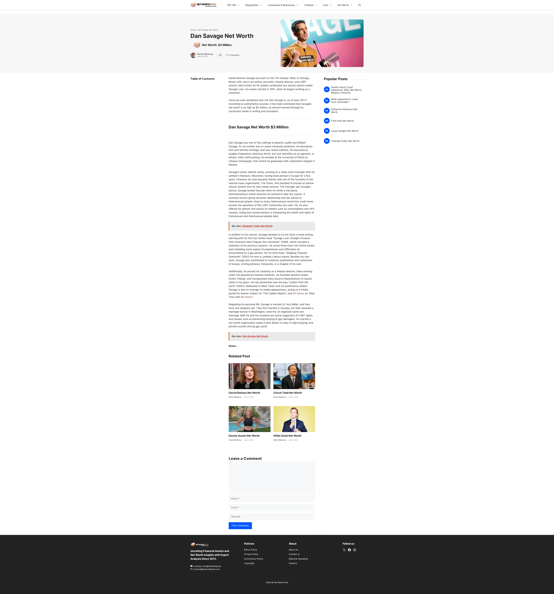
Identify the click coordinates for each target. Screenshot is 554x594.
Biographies (251, 5)
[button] (359, 5)
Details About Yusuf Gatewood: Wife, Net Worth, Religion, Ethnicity (346, 90)
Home (193, 30)
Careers (293, 563)
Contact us (294, 554)
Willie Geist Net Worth (287, 435)
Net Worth (343, 5)
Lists (325, 5)
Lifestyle (309, 5)
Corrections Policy (253, 558)
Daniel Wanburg (205, 54)
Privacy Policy (251, 554)
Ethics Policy (250, 549)
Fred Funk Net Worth (342, 120)
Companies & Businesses (281, 5)
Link (228, 55)
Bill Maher (298, 293)
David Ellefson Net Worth (244, 392)
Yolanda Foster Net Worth (345, 141)
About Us (293, 549)
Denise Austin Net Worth (244, 435)
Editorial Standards (298, 558)
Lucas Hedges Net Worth (345, 131)
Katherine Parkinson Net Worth (344, 110)
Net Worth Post (281, 582)
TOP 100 (231, 5)
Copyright (249, 563)
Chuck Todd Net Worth (287, 392)
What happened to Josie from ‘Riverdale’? (344, 100)
